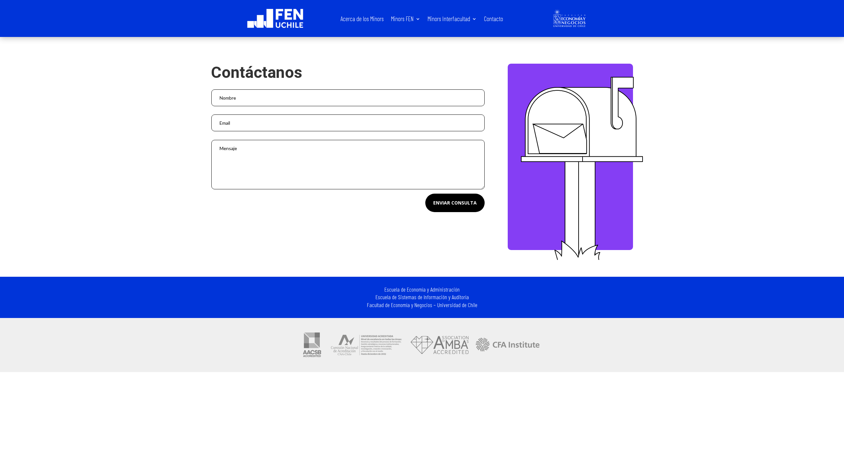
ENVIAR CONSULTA (455, 203)
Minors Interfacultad (449, 19)
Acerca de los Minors (362, 19)
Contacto (493, 19)
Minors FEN (402, 19)
